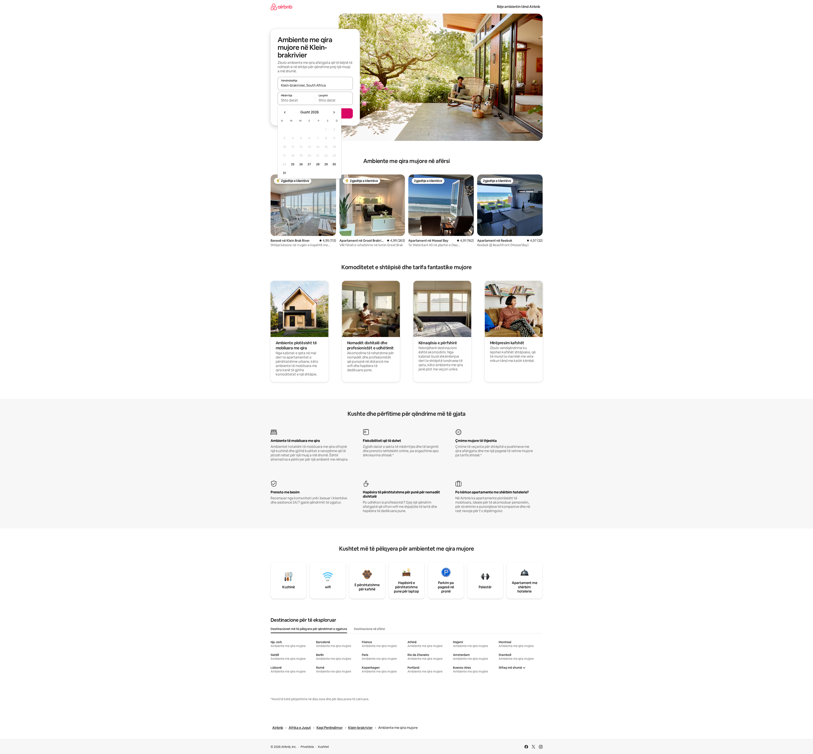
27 (309, 164)
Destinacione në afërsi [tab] (369, 629)
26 (301, 164)
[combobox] (315, 85)
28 (317, 164)
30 (334, 164)
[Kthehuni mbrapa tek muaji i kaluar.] (285, 112)
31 (284, 173)
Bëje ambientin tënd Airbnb (518, 6)
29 (326, 164)
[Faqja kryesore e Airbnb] (281, 6)
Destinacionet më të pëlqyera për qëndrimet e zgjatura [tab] (309, 629)
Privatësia (307, 747)
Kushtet (323, 747)
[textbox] (296, 100)
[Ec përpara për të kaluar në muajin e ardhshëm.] (334, 112)
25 (292, 164)
